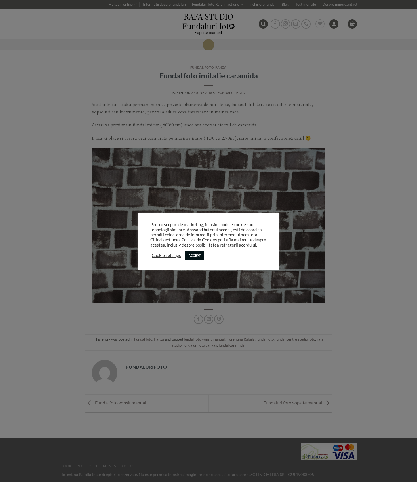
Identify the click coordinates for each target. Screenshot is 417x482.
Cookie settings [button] (166, 255)
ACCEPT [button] (195, 255)
